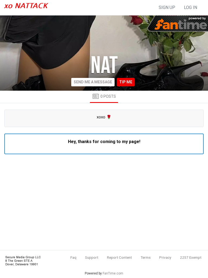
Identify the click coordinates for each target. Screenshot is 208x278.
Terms (146, 257)
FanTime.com (113, 273)
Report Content (119, 257)
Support (91, 257)
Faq (73, 257)
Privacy (165, 257)
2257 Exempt (191, 257)
